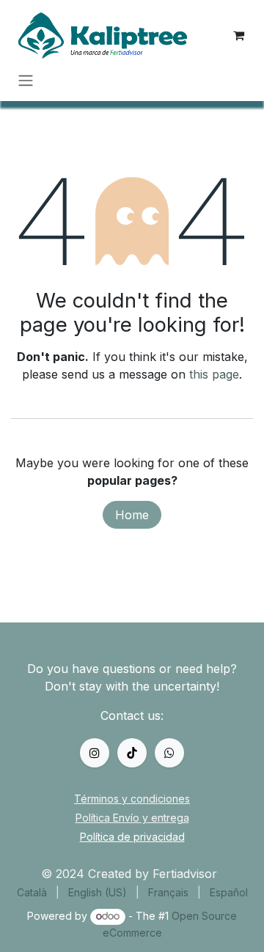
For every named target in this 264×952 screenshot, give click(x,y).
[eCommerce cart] (238, 35)
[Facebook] (94, 752)
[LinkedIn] (169, 752)
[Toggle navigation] (25, 79)
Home (132, 514)
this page (214, 374)
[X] (132, 752)
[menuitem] (32, 892)
